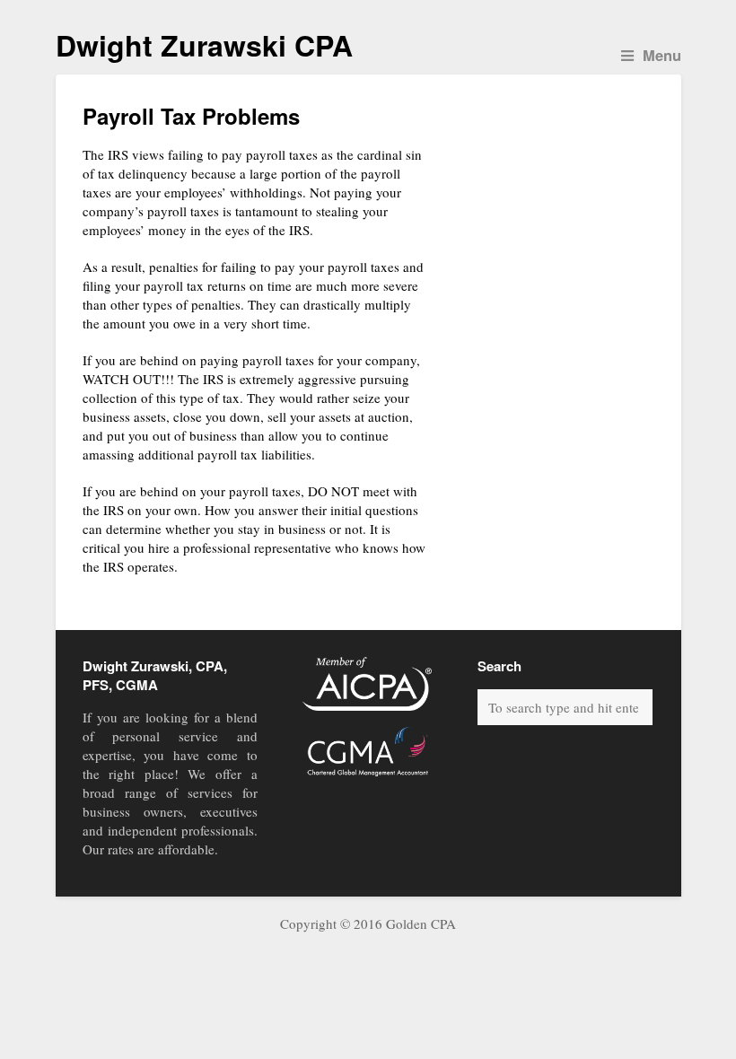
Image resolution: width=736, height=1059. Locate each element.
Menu (662, 55)
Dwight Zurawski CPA (204, 45)
